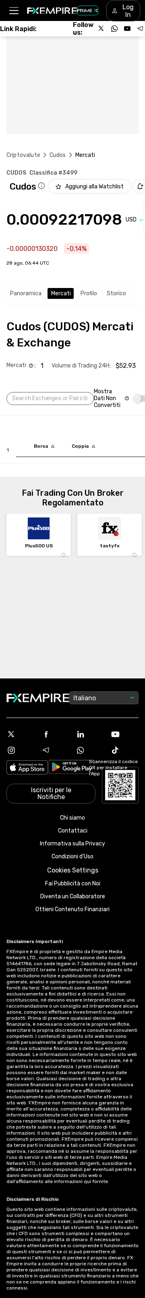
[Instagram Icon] (20, 750)
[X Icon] (20, 734)
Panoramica (25, 293)
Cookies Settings (72, 870)
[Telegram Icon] (55, 750)
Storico (116, 293)
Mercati (61, 293)
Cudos (58, 155)
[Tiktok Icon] (124, 750)
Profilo (89, 293)
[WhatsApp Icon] (90, 750)
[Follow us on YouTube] (127, 28)
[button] (13, 10)
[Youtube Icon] (124, 734)
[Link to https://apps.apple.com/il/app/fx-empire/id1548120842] (27, 768)
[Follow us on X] (101, 28)
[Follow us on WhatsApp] (114, 28)
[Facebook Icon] (55, 734)
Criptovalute (23, 155)
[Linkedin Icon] (90, 734)
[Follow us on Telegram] (140, 28)
